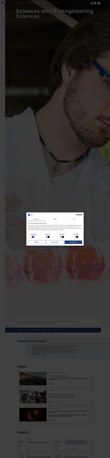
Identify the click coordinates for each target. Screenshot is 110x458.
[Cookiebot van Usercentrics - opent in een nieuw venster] (76, 215)
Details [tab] (55, 219)
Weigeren (37, 242)
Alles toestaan (73, 242)
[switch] (48, 237)
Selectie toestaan (55, 242)
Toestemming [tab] (36, 219)
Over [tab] (74, 219)
